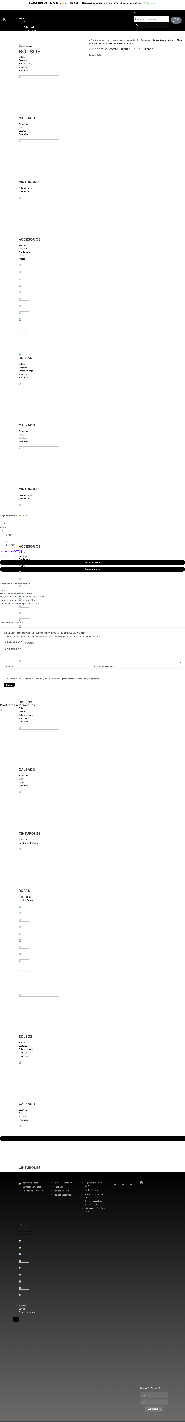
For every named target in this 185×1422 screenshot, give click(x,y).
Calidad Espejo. (159, 40)
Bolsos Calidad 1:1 (32, 976)
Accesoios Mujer (31, 37)
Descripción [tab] (6, 583)
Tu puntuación (13, 641)
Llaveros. (172, 40)
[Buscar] (137, 25)
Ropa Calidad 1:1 (31, 986)
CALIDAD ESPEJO (27, 637)
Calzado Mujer (30, 30)
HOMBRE (23, 330)
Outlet (22, 1308)
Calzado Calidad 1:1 (33, 980)
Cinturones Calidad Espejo (35, 649)
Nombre (8, 666)
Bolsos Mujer (29, 27)
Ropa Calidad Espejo (33, 652)
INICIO (22, 18)
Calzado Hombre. (31, 338)
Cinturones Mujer (31, 34)
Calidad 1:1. (24, 971)
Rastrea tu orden (27, 1312)
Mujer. (179, 40)
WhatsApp (151, 3)
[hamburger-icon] (129, 18)
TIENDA (22, 1305)
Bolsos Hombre (31, 335)
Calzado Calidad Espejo (34, 646)
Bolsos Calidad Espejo (34, 642)
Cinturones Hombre (32, 342)
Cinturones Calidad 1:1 (34, 983)
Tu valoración (12, 648)
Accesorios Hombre (33, 345)
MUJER (22, 21)
